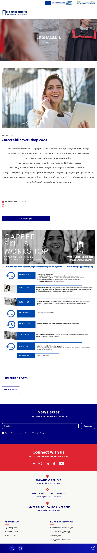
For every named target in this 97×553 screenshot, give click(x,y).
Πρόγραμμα (26, 218)
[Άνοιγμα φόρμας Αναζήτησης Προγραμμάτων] (12, 548)
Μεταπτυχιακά (11, 532)
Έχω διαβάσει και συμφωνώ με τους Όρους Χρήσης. (24, 433)
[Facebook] (34, 464)
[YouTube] (61, 464)
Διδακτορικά (11, 536)
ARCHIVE (12, 389)
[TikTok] (54, 464)
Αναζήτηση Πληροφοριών (61, 540)
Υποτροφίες (55, 536)
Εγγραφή (88, 426)
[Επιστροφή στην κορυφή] (93, 548)
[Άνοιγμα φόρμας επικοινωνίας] (20, 548)
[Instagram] (40, 464)
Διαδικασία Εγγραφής (60, 532)
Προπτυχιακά (11, 528)
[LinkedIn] (47, 464)
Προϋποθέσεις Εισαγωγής (61, 528)
